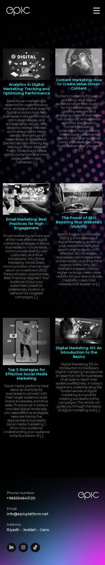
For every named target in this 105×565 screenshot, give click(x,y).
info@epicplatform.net (27, 514)
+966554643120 (21, 498)
